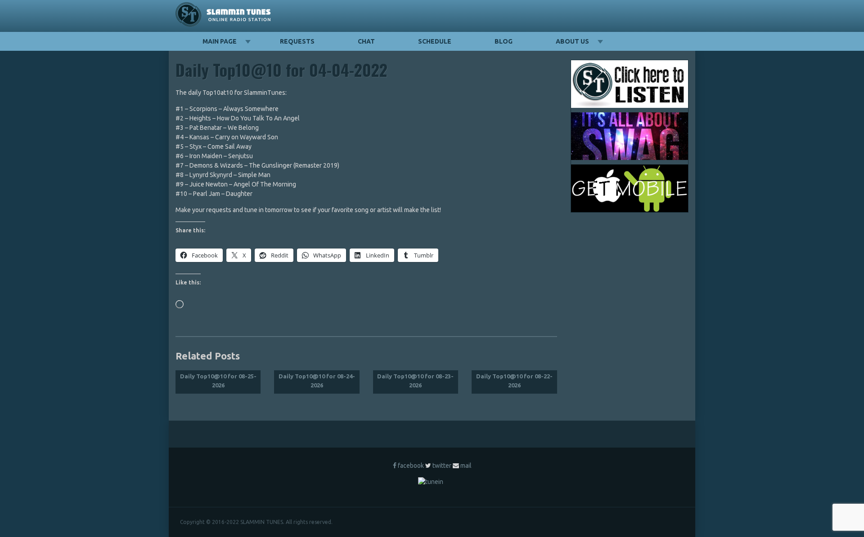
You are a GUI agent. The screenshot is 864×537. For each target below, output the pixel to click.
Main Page (219, 41)
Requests (297, 41)
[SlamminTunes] (223, 16)
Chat (366, 41)
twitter (441, 465)
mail (466, 465)
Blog (504, 41)
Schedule (434, 41)
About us (572, 41)
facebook (411, 465)
